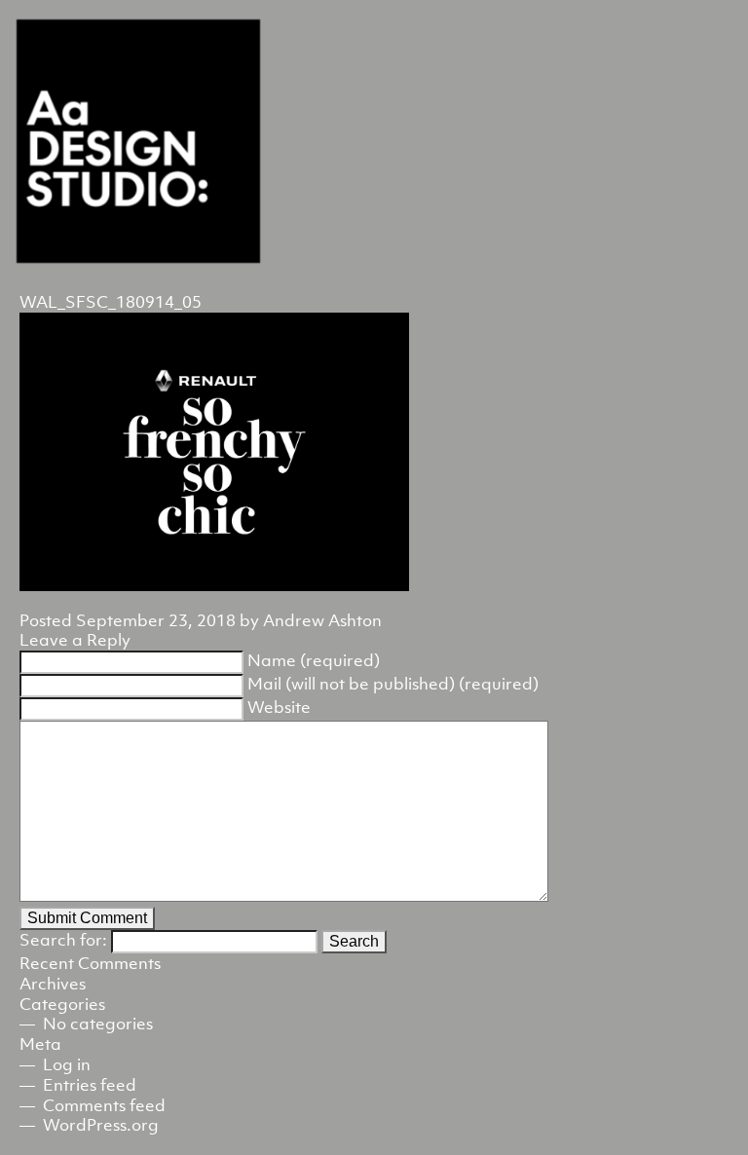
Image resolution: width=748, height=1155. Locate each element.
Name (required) (313, 660)
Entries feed (89, 1085)
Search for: (63, 939)
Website (279, 707)
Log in (67, 1064)
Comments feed (104, 1105)
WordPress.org (101, 1125)
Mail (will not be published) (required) (393, 683)
